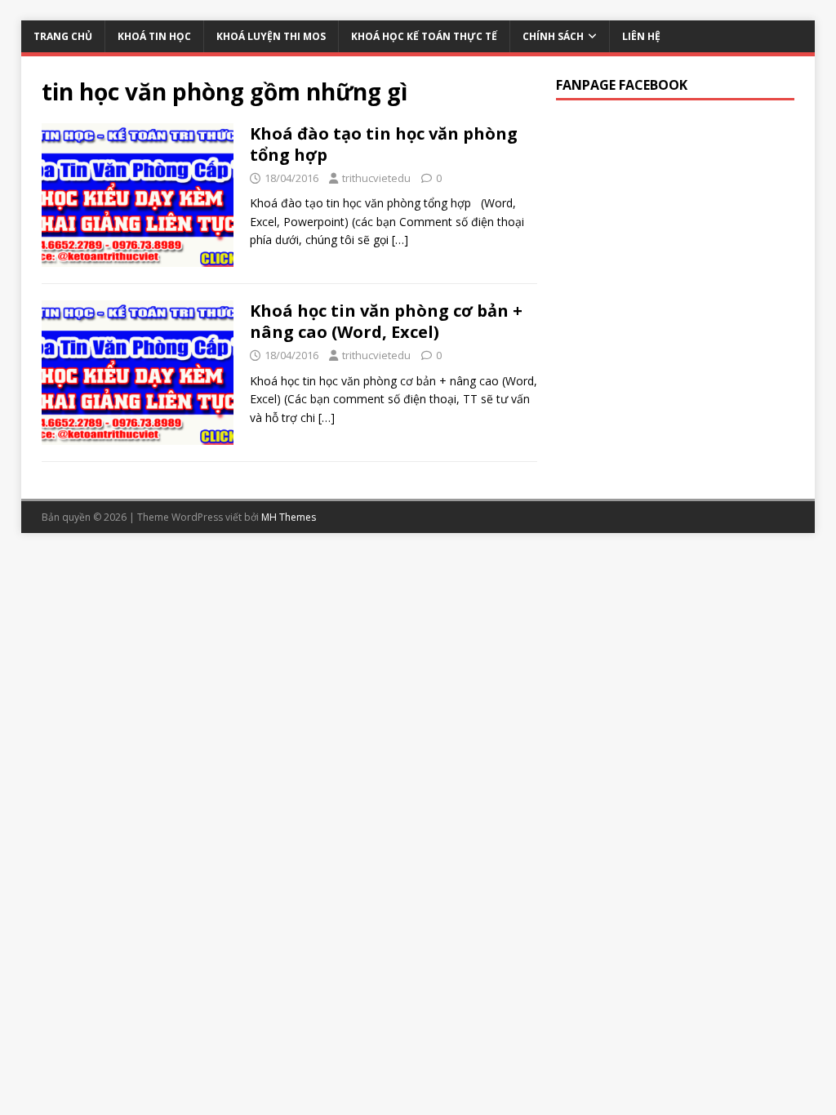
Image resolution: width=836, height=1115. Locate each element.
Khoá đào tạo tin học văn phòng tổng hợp (384, 144)
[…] (400, 239)
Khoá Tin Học (154, 36)
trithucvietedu (376, 178)
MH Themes (288, 517)
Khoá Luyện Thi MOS (271, 36)
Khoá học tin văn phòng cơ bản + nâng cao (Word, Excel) (386, 321)
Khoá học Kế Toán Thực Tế (424, 36)
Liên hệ (641, 36)
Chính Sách (553, 36)
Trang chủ (62, 36)
